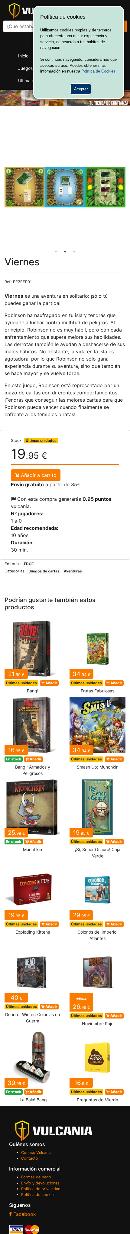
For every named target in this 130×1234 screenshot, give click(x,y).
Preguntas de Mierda (97, 1068)
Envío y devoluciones (40, 1183)
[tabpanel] (65, 187)
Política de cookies (38, 1194)
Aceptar (81, 89)
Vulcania (54, 1131)
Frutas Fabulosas (97, 659)
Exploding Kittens (32, 900)
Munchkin (32, 817)
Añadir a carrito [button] (38, 475)
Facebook (24, 1214)
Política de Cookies (98, 71)
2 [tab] (65, 252)
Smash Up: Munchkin (97, 735)
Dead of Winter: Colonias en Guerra (32, 985)
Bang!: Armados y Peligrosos (32, 738)
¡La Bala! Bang (32, 1068)
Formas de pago (36, 1177)
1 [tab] (56, 252)
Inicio (23, 55)
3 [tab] (74, 252)
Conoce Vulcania (36, 1152)
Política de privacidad (40, 1189)
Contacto (29, 1158)
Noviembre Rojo (97, 987)
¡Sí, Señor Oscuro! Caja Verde (97, 820)
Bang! (32, 659)
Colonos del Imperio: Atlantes (97, 903)
